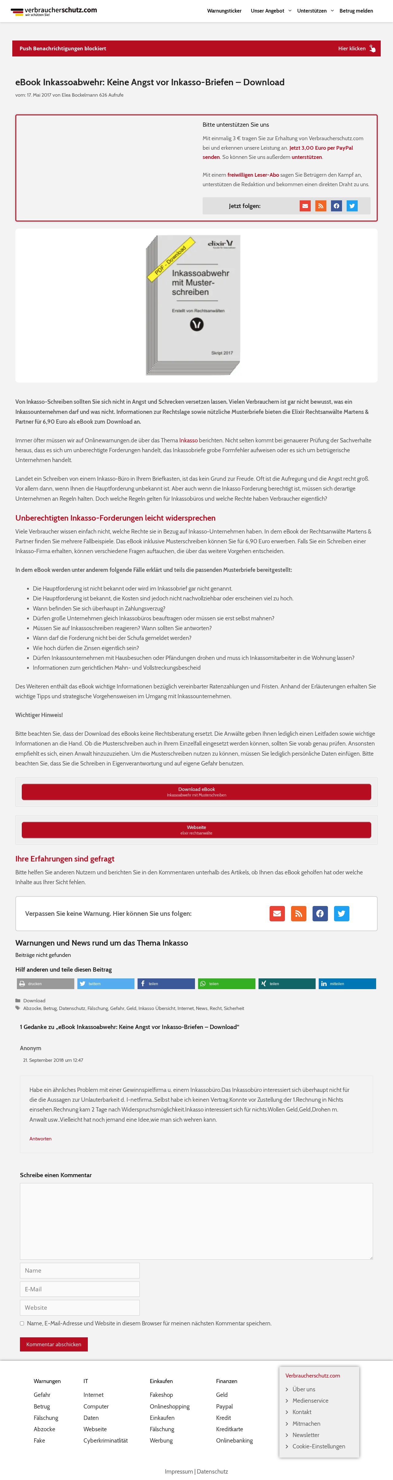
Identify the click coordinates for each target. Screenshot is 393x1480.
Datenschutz (72, 1008)
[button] (45, 983)
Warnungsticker (224, 11)
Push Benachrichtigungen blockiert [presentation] (63, 48)
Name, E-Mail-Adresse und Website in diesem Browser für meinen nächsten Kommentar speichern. (149, 1323)
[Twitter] (352, 205)
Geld (131, 1008)
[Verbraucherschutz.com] (54, 10)
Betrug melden (356, 11)
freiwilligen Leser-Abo (253, 175)
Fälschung (98, 1008)
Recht (216, 1008)
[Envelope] (305, 205)
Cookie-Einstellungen (319, 1446)
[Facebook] (336, 205)
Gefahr (117, 1008)
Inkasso (188, 440)
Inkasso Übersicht (156, 1008)
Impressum (179, 1471)
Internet (185, 1008)
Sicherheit (234, 1008)
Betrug (50, 1008)
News (202, 1008)
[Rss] (320, 205)
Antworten (40, 1138)
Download (34, 1000)
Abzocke (32, 1008)
